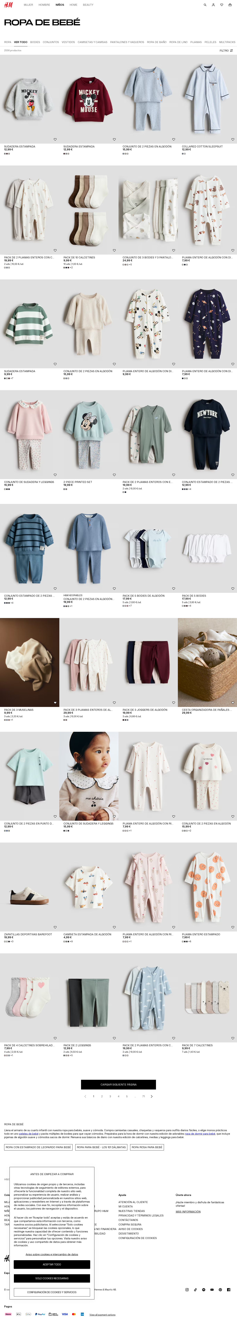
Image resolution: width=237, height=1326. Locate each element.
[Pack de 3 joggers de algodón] (148, 662)
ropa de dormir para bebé (200, 1133)
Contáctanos (128, 1220)
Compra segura (129, 1224)
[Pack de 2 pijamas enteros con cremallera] (29, 209)
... (135, 1096)
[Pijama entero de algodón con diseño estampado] (148, 323)
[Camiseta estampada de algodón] (89, 887)
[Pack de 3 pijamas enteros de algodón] (89, 662)
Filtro (224, 50)
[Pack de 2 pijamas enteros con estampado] (148, 434)
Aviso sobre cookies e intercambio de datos (52, 1254)
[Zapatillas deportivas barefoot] (29, 887)
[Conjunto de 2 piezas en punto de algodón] (29, 776)
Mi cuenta (125, 1206)
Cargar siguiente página (119, 1084)
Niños (60, 4)
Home (73, 4)
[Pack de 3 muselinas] (29, 662)
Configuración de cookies (137, 1238)
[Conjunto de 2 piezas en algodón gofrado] (89, 548)
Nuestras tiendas (131, 1210)
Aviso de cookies (130, 1229)
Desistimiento (128, 1233)
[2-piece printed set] (89, 434)
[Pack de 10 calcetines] (89, 209)
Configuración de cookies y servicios (52, 1292)
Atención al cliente (133, 1202)
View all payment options (102, 1314)
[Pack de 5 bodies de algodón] (148, 548)
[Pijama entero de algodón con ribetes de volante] (148, 776)
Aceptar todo (52, 1264)
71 (143, 1096)
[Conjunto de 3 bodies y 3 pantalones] (148, 209)
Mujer (28, 4)
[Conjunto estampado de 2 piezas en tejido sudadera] (29, 548)
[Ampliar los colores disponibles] (7, 154)
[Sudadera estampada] (29, 99)
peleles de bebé (29, 1133)
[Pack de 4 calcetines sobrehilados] (29, 997)
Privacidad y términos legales (141, 1215)
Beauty (88, 4)
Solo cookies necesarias (52, 1278)
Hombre (44, 4)
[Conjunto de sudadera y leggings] (29, 434)
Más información (188, 1211)
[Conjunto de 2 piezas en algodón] (148, 99)
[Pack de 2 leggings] (89, 997)
